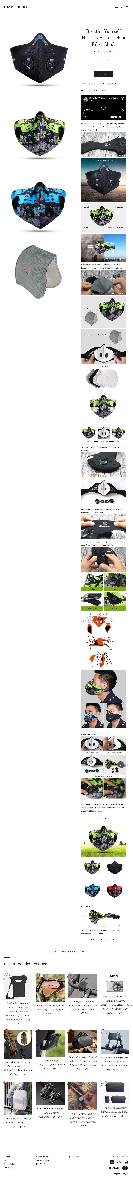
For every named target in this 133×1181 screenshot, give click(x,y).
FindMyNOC (41, 1164)
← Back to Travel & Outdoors (66, 952)
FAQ (5, 1160)
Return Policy (9, 1164)
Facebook (75, 1156)
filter (109, 66)
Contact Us (8, 1156)
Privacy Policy (42, 1156)
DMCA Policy (9, 1168)
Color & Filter (103, 60)
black (98, 66)
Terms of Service (43, 1160)
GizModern (124, 1156)
